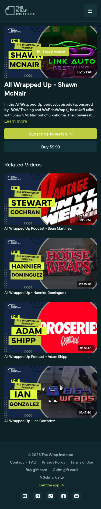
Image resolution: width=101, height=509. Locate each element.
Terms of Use (82, 462)
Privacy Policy (53, 462)
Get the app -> (51, 484)
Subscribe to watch (48, 134)
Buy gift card (36, 469)
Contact (17, 462)
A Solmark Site (52, 477)
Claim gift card (65, 469)
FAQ (32, 462)
